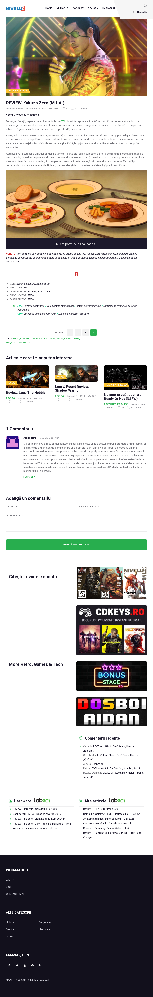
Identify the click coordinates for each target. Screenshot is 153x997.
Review (23, 91)
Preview (122, 385)
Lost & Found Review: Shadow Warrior (72, 389)
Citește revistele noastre (34, 576)
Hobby (10, 922)
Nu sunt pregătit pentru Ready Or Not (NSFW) (122, 397)
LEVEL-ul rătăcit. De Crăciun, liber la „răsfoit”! (116, 768)
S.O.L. (9, 886)
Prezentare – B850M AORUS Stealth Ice (35, 828)
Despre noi (98, 763)
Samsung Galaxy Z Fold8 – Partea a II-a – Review (111, 813)
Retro (42, 936)
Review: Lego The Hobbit (25, 393)
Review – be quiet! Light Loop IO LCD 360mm (39, 818)
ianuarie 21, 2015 (76, 396)
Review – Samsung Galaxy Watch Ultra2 (106, 828)
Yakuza (14, 343)
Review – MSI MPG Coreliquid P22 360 (35, 808)
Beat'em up (24, 339)
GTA (62, 121)
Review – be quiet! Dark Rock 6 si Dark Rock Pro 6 (42, 823)
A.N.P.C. (10, 880)
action (16, 339)
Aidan (30, 401)
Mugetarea (45, 922)
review (60, 339)
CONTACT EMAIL (15, 893)
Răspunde (29, 477)
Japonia (34, 339)
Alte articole (95, 801)
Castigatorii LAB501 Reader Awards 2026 (37, 813)
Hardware (22, 801)
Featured (13, 91)
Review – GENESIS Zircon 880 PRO (103, 808)
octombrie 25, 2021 (36, 108)
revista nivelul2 (71, 339)
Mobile (10, 929)
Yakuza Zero (24, 343)
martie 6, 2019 (138, 404)
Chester (84, 108)
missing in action (47, 339)
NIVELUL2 (12, 980)
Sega (8, 343)
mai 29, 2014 (24, 398)
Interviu (10, 936)
